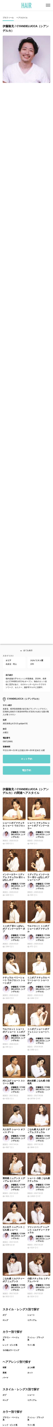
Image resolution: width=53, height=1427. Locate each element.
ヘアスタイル (22, 18)
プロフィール (8, 18)
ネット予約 (26, 792)
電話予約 (26, 803)
